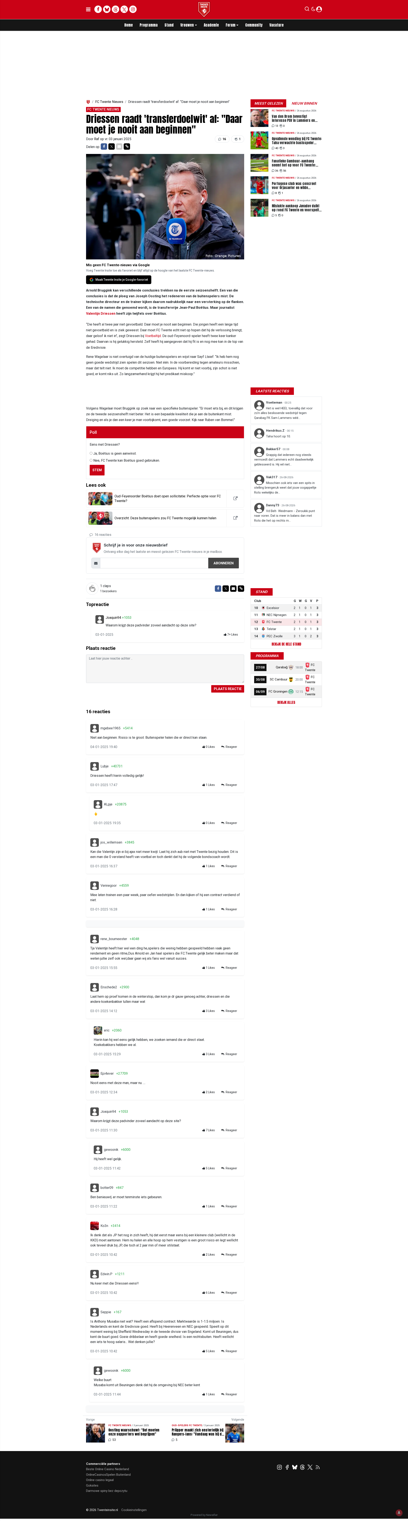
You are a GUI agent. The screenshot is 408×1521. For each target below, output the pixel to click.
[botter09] (94, 1188)
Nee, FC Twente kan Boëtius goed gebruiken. (126, 460)
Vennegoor (109, 886)
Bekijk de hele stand (286, 644)
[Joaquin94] (99, 619)
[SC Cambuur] (290, 679)
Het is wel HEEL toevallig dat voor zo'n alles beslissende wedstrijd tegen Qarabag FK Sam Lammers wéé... (283, 413)
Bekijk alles (286, 702)
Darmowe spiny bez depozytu (106, 1491)
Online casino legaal (100, 1480)
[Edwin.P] (94, 1274)
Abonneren (224, 563)
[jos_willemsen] (94, 842)
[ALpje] (98, 804)
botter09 (107, 1188)
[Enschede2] (94, 987)
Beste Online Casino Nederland (107, 1469)
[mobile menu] (88, 9)
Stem (97, 470)
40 (276, 148)
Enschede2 (109, 987)
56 (284, 170)
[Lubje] (94, 766)
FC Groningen (278, 691)
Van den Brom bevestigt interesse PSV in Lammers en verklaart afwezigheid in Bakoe (294, 118)
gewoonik (111, 1150)
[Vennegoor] (94, 885)
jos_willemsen (111, 842)
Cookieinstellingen (134, 1510)
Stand (169, 25)
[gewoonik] (98, 1149)
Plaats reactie (228, 689)
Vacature (276, 25)
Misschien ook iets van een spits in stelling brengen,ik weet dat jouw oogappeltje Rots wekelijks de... (285, 487)
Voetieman (274, 402)
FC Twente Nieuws (109, 102)
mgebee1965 (110, 728)
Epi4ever (107, 1073)
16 (224, 139)
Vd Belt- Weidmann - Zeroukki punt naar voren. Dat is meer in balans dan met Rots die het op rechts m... (284, 515)
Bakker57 (273, 449)
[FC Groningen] (290, 691)
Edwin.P (106, 1274)
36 (276, 170)
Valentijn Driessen (100, 314)
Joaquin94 (114, 618)
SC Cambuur (279, 679)
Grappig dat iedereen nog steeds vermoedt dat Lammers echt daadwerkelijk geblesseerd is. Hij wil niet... (283, 459)
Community (254, 25)
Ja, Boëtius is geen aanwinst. (114, 453)
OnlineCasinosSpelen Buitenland (108, 1475)
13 (276, 125)
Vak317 (272, 477)
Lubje (105, 766)
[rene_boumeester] (94, 939)
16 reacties (102, 535)
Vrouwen (187, 25)
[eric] (98, 1030)
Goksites (92, 1485)
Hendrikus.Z (275, 431)
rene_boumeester (114, 939)
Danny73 (273, 505)
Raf (97, 139)
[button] (307, 9)
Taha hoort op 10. (278, 436)
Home (128, 25)
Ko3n (104, 1226)
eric (106, 1030)
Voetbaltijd (153, 336)
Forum (230, 25)
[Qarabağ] (290, 667)
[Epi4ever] (94, 1073)
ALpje (108, 804)
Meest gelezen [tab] (268, 103)
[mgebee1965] (94, 728)
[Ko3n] (94, 1226)
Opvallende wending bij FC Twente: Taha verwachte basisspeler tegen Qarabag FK (297, 141)
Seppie (106, 1312)
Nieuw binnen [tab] (304, 103)
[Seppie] (94, 1312)
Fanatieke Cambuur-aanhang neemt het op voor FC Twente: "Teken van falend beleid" (294, 163)
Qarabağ (282, 667)
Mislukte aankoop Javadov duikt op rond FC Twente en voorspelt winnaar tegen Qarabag (295, 208)
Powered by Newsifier (204, 1515)
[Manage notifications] (399, 1512)
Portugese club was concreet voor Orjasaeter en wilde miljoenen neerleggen (294, 186)
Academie (211, 25)
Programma (149, 25)
